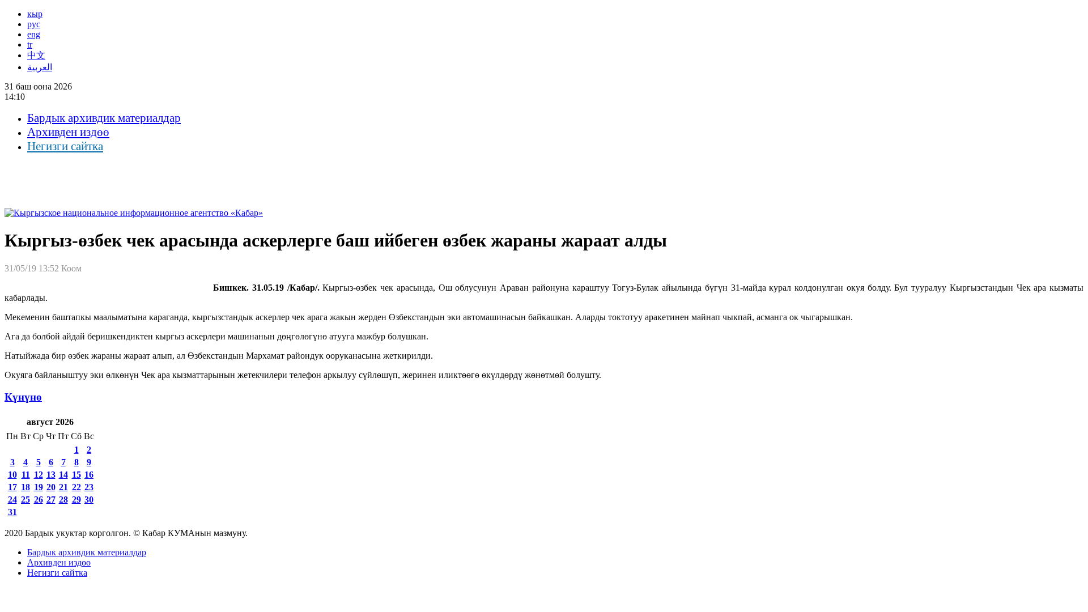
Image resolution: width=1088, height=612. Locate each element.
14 (63, 474)
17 (12, 487)
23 (89, 487)
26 (38, 499)
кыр (34, 14)
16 (89, 474)
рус (33, 24)
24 (12, 499)
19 (38, 487)
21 (63, 487)
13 (51, 474)
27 (51, 499)
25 (25, 499)
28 (63, 499)
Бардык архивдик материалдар (104, 118)
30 (89, 499)
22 (76, 487)
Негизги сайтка (65, 146)
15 (76, 474)
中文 (36, 55)
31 (12, 512)
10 (12, 474)
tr (29, 44)
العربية (39, 67)
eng (33, 34)
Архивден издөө (68, 132)
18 (25, 487)
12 (38, 474)
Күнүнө (23, 397)
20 (51, 487)
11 (26, 474)
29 (76, 499)
